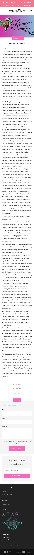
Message (4, 426)
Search (4, 491)
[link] (17, 365)
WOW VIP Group (7, 495)
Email (3, 418)
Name (3, 410)
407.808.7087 (6, 504)
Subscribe (16, 476)
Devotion (17, 393)
